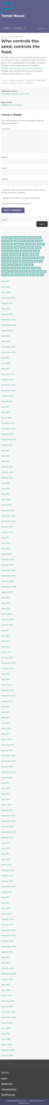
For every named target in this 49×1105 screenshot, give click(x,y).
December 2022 (8, 385)
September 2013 (8, 772)
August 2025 (7, 303)
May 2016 (5, 679)
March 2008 (6, 1044)
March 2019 (6, 554)
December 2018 (8, 570)
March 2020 (6, 505)
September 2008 (8, 1017)
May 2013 (5, 794)
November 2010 (8, 935)
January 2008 (7, 1055)
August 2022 (7, 401)
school (14, 271)
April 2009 (5, 990)
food (38, 248)
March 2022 (6, 417)
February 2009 (7, 1001)
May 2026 (5, 287)
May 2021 (5, 461)
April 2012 (5, 859)
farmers (4, 83)
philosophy (27, 261)
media (40, 258)
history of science (10, 251)
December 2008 (8, 1012)
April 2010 (5, 963)
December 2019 (8, 516)
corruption (20, 80)
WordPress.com (24, 1103)
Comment (6, 129)
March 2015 (6, 728)
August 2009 (7, 979)
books (30, 241)
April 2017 (5, 646)
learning (34, 254)
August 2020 (7, 477)
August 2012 (7, 837)
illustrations (26, 251)
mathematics (28, 258)
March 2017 (6, 652)
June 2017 (5, 635)
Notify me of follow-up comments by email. (21, 198)
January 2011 (7, 924)
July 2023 (5, 357)
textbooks (19, 275)
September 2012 (8, 832)
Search (4, 220)
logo (18, 258)
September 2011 (8, 886)
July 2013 (5, 783)
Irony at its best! (12, 103)
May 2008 (5, 1033)
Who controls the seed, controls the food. (23, 68)
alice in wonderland (18, 237)
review (5, 271)
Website (4, 179)
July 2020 (5, 483)
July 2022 (5, 407)
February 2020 (7, 510)
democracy (7, 248)
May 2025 (5, 308)
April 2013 (5, 799)
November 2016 (8, 663)
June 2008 (5, 1028)
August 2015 (7, 701)
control (12, 80)
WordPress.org (8, 1095)
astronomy (7, 241)
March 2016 (6, 685)
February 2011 (7, 919)
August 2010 (7, 952)
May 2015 (5, 717)
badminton (19, 241)
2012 (4, 237)
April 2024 (5, 341)
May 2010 (5, 957)
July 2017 (5, 630)
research (36, 268)
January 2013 (7, 810)
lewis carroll (8, 258)
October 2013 (7, 766)
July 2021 (5, 450)
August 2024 (7, 330)
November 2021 (8, 428)
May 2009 (5, 984)
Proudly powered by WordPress (16, 1101)
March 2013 (6, 804)
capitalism (41, 80)
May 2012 (5, 854)
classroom (7, 244)
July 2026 (5, 281)
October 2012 (7, 826)
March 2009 (6, 995)
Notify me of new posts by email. (17, 203)
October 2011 (7, 881)
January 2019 (7, 565)
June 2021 (5, 456)
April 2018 (5, 608)
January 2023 (7, 379)
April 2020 (5, 499)
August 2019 (7, 532)
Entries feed (7, 1084)
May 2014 (5, 734)
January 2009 (7, 1006)
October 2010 (7, 941)
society (23, 271)
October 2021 (7, 434)
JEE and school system (15, 92)
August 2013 (7, 777)
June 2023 (5, 363)
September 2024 (8, 325)
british (38, 241)
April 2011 (5, 908)
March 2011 (6, 914)
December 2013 (8, 755)
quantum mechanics (11, 268)
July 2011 (5, 897)
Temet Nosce (13, 16)
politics (6, 265)
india (36, 251)
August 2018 (7, 592)
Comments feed (8, 1089)
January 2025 (7, 314)
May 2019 (5, 548)
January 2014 (7, 750)
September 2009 (8, 973)
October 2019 (7, 526)
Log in (4, 1078)
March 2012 (6, 864)
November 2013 (8, 761)
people (16, 261)
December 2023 (8, 347)
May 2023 (5, 368)
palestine (6, 261)
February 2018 (7, 619)
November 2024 (8, 319)
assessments (34, 237)
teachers (41, 271)
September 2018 (8, 586)
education (28, 248)
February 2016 (7, 690)
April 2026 (5, 292)
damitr (41, 244)
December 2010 (8, 930)
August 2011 (7, 892)
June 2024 (5, 336)
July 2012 (5, 843)
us (42, 275)
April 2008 (5, 1039)
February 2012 (7, 870)
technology (7, 275)
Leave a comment (25, 83)
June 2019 (5, 543)
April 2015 (5, 723)
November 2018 (8, 576)
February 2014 (7, 745)
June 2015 (5, 712)
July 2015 (5, 706)
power (14, 265)
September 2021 (8, 439)
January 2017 (7, 657)
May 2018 (5, 603)
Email (4, 168)
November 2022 (8, 390)
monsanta (13, 83)
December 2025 (8, 298)
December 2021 (8, 423)
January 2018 (7, 625)
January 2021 (7, 467)
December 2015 (8, 695)
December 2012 (8, 815)
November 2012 (8, 821)
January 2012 (7, 875)
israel (5, 254)
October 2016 (7, 668)
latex (25, 254)
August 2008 (7, 1023)
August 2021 (7, 445)
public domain (26, 265)
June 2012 (5, 848)
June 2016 (5, 674)
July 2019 (5, 537)
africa (33, 80)
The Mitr (18, 37)
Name (4, 157)
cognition (19, 244)
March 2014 (6, 739)
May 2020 (5, 494)
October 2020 (7, 472)
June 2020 (5, 488)
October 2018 (7, 581)
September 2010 (8, 946)
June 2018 (5, 597)
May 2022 (5, 412)
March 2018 (6, 614)
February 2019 (7, 559)
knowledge (15, 254)
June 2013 (5, 788)
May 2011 (5, 903)
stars (32, 271)
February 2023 (7, 374)
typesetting (32, 275)
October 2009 (7, 968)
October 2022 (7, 396)
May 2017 (5, 641)
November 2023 (8, 352)
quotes (26, 268)
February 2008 (7, 1050)
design (18, 248)
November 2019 (8, 521)
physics (38, 261)
